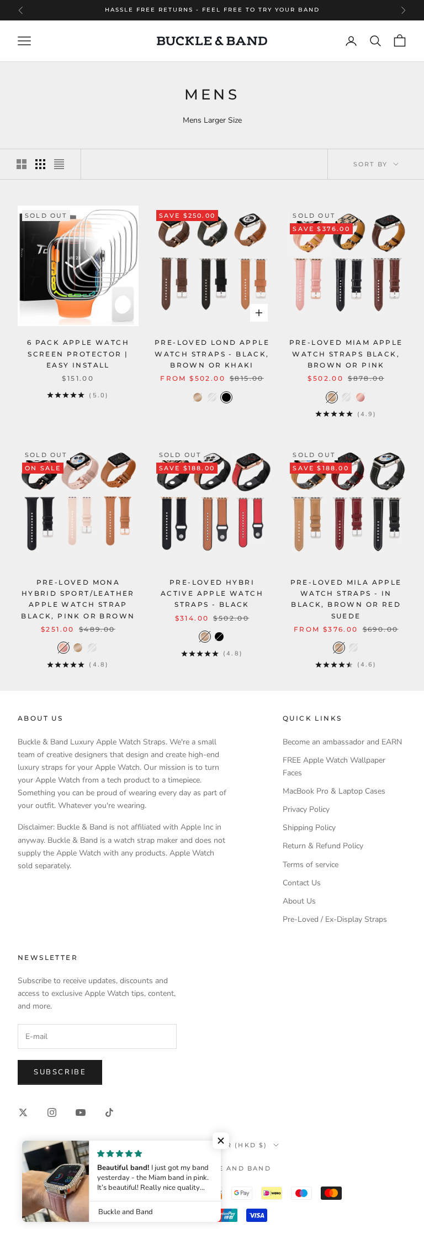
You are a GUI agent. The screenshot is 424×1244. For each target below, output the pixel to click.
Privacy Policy (306, 809)
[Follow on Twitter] (23, 1112)
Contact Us (302, 883)
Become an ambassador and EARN (342, 742)
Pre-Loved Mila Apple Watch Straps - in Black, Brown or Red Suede (346, 599)
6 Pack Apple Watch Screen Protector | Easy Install (78, 353)
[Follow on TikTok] (109, 1112)
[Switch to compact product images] (59, 164)
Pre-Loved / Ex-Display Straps (335, 919)
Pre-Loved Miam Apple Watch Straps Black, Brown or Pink (346, 353)
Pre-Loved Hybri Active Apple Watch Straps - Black (212, 593)
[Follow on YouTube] (80, 1112)
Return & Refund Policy (323, 846)
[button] (221, 1140)
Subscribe (60, 1072)
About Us (299, 901)
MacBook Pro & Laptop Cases (334, 791)
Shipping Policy (309, 827)
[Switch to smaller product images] (40, 164)
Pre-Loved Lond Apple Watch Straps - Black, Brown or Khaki (212, 353)
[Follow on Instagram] (51, 1112)
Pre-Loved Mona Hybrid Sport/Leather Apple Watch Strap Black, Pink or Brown (78, 599)
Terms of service (310, 864)
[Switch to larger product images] (21, 164)
